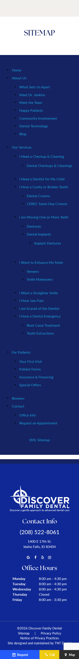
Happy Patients (31, 110)
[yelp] (42, 557)
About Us (19, 77)
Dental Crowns (38, 195)
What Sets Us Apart (34, 86)
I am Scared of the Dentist (39, 308)
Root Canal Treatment (43, 325)
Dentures (34, 226)
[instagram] (49, 557)
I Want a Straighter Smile (38, 292)
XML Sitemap (39, 439)
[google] (28, 557)
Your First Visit (30, 361)
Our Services (22, 147)
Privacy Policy (51, 633)
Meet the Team (30, 102)
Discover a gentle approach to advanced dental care (39, 510)
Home (16, 70)
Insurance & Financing (36, 376)
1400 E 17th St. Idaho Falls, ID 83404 (39, 544)
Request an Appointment (38, 422)
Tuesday (19, 583)
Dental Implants (39, 234)
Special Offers (30, 384)
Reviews (18, 398)
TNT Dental (63, 643)
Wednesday (22, 589)
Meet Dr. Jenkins (32, 94)
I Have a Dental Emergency (40, 316)
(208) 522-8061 (39, 532)
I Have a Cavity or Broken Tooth (43, 186)
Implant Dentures (47, 243)
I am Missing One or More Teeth (43, 217)
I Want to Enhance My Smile (41, 262)
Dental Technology (33, 125)
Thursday (20, 594)
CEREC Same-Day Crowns (47, 203)
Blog (22, 133)
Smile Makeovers (40, 279)
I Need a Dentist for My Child (42, 178)
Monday (19, 578)
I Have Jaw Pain (31, 300)
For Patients (21, 352)
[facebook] (35, 557)
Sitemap (23, 633)
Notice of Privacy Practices (39, 638)
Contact (18, 406)
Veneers (33, 271)
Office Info (27, 415)
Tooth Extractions (40, 333)
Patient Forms (30, 369)
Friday (17, 599)
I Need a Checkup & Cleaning (41, 156)
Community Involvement (38, 118)
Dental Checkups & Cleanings (49, 165)
